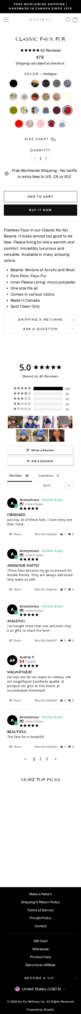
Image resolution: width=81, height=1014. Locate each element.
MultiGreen (24, 110)
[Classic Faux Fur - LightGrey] (17, 858)
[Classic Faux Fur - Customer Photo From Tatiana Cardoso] (64, 422)
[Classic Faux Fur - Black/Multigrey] (12, 854)
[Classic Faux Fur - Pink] (12, 871)
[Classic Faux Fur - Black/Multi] (23, 854)
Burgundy (56, 110)
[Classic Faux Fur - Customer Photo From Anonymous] (15, 422)
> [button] (55, 758)
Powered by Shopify (40, 1009)
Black (13, 83)
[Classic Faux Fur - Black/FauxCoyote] (17, 854)
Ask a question (40, 329)
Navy (35, 110)
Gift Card (41, 941)
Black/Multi (45, 83)
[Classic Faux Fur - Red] (23, 867)
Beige (45, 96)
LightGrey (24, 96)
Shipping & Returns (40, 319)
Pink (40, 123)
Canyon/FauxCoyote (35, 96)
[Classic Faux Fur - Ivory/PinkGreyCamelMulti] (12, 858)
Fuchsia (51, 123)
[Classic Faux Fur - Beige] (28, 858)
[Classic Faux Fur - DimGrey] (28, 854)
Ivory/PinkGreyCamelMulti (13, 96)
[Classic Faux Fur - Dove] (28, 867)
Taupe (56, 96)
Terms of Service (40, 910)
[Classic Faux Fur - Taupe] (7, 863)
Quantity (40, 150)
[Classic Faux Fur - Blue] (7, 867)
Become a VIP (39, 978)
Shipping (22, 63)
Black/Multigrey (24, 83)
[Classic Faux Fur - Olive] (17, 863)
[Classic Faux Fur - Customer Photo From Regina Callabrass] (56, 435)
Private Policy (40, 918)
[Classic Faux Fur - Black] (7, 854)
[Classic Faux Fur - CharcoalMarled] (7, 858)
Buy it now (40, 210)
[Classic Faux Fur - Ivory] (12, 863)
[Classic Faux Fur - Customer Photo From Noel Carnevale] (48, 422)
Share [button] (17, 534)
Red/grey (67, 110)
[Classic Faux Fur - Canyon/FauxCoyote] (23, 858)
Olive (13, 110)
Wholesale (40, 949)
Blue (45, 110)
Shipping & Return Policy (40, 902)
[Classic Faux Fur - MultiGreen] (23, 863)
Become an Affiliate (40, 965)
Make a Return (40, 894)
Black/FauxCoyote (35, 83)
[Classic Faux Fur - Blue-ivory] (23, 871)
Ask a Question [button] (43, 461)
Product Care (40, 957)
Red (18, 123)
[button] (63, 534)
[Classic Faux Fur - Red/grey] (17, 867)
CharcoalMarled (67, 83)
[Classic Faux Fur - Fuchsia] (17, 871)
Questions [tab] (46, 475)
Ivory (67, 96)
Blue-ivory (62, 123)
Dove (29, 123)
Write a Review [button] (42, 450)
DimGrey (56, 83)
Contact (40, 926)
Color (40, 74)
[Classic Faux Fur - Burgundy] (12, 867)
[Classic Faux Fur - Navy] (28, 863)
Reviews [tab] (15, 475)
